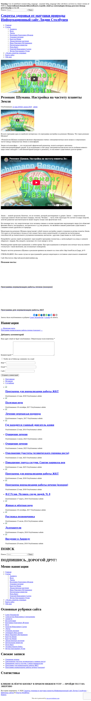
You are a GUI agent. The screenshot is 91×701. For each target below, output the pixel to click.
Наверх (3, 695)
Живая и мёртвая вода (19, 505)
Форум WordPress (22, 693)
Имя (3, 363)
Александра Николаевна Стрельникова (20, 617)
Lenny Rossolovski (36, 317)
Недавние (9, 381)
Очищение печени (16, 434)
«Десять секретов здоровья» (15, 53)
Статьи (8, 27)
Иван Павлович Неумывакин (21, 43)
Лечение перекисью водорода (23, 413)
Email (3, 367)
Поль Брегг (14, 47)
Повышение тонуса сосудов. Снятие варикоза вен (35, 462)
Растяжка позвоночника (20, 516)
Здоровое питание (17, 37)
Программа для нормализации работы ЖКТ (32, 391)
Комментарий (7, 355)
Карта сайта (9, 55)
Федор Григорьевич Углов (20, 51)
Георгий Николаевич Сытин (20, 49)
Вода (12, 31)
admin (35, 107)
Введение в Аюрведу (17, 538)
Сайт (3, 371)
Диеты (12, 33)
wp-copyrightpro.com (52, 698)
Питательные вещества (18, 45)
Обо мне (8, 57)
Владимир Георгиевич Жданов (21, 35)
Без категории (10, 621)
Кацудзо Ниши (15, 39)
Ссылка (47, 317)
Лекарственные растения (19, 41)
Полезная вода (14, 402)
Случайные (9, 383)
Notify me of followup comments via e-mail (19, 359)
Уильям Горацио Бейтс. (14, 647)
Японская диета (8, 328)
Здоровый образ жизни (14, 633)
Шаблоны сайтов (7, 693)
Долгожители (13, 527)
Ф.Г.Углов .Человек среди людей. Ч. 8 (27, 494)
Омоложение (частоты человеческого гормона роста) (37, 453)
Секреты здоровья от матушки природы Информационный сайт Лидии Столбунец (34, 18)
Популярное (10, 379)
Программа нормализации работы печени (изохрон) (22, 330)
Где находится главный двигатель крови (29, 424)
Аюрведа (13, 29)
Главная (8, 25)
